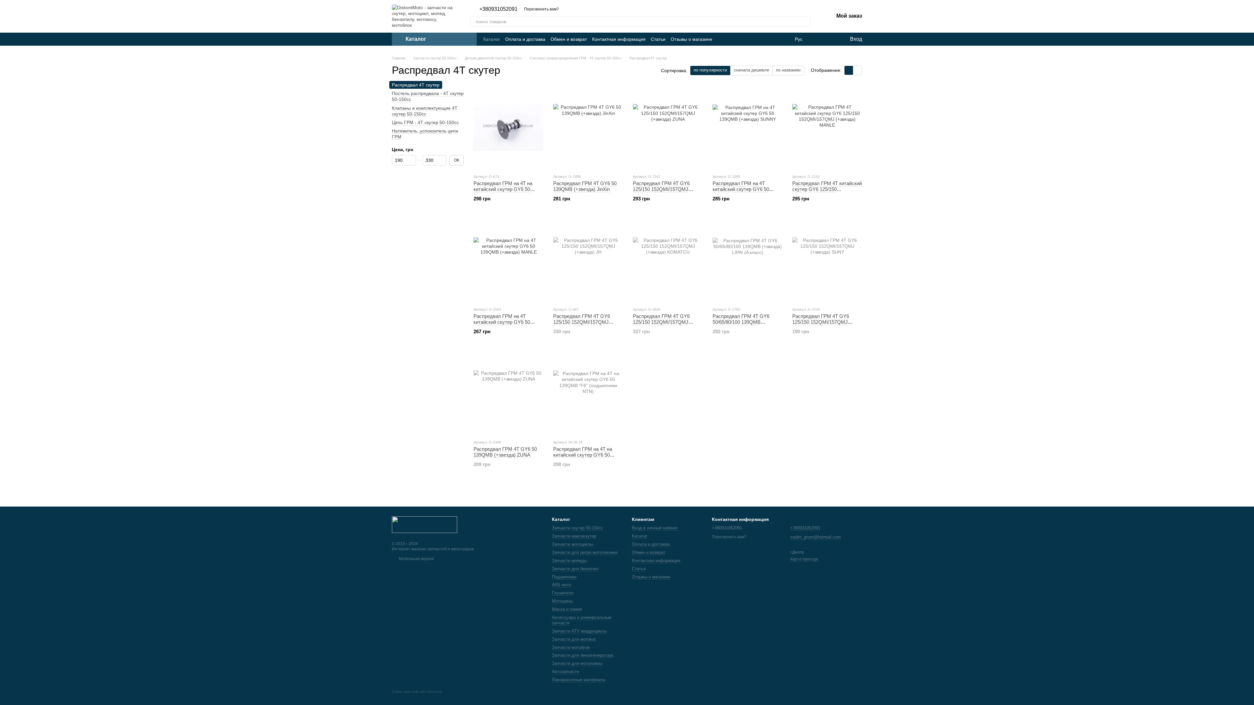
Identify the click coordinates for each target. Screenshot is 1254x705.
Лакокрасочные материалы (578, 679)
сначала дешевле (751, 70)
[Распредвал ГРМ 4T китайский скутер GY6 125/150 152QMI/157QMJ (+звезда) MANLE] (827, 127)
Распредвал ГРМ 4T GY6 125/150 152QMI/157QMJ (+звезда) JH (581, 322)
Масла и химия (567, 609)
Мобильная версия (416, 558)
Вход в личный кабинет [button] (655, 527)
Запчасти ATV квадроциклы (579, 631)
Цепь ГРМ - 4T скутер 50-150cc (425, 122)
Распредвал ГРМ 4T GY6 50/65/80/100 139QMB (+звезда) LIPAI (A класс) (741, 322)
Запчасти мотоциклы (572, 544)
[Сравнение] (818, 39)
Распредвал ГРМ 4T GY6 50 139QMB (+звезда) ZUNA (505, 452)
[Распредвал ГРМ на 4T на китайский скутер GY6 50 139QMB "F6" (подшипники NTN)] (588, 393)
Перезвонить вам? (541, 9)
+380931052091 (498, 9)
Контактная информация (619, 39)
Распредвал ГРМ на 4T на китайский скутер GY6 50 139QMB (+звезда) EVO (503, 189)
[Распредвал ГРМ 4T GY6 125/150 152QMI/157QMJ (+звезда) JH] (588, 260)
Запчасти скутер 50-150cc (577, 527)
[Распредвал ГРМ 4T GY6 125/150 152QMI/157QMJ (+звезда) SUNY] (827, 260)
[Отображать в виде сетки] (848, 70)
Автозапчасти (565, 671)
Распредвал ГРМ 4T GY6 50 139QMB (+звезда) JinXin (585, 186)
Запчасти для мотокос (574, 639)
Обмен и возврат (569, 39)
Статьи (658, 39)
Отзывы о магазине (691, 39)
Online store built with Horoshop (417, 692)
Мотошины (562, 601)
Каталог (491, 39)
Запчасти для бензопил (575, 568)
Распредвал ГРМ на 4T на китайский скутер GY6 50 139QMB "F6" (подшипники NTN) (583, 457)
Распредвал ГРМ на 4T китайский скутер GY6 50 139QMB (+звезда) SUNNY (743, 189)
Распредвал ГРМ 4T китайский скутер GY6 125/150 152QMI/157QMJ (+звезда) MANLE (827, 192)
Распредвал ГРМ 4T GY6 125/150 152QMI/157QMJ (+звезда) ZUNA (661, 189)
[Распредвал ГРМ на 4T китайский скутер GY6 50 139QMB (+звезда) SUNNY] (747, 127)
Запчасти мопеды (569, 560)
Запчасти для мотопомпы (577, 663)
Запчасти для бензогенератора (582, 655)
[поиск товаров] (805, 21)
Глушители (562, 592)
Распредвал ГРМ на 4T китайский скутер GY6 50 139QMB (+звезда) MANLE (504, 322)
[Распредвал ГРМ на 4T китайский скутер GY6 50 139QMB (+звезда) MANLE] (508, 260)
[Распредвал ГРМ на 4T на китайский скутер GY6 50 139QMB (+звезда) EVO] (508, 127)
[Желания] (831, 39)
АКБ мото (561, 584)
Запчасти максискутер (574, 536)
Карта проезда (804, 559)
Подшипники (564, 576)
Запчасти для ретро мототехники (585, 552)
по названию (788, 70)
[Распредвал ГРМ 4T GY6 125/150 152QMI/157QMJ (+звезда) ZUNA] (668, 127)
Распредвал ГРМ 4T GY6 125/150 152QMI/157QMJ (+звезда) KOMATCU (661, 322)
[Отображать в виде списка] (857, 70)
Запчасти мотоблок (571, 647)
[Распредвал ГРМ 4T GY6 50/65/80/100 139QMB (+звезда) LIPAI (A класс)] (747, 260)
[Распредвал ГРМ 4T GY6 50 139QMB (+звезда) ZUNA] (508, 393)
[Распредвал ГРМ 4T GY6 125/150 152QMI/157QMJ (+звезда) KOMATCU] (668, 260)
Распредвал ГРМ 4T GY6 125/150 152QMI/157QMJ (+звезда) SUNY (820, 322)
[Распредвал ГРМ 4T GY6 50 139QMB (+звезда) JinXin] (588, 127)
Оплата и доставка (525, 39)
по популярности (710, 70)
